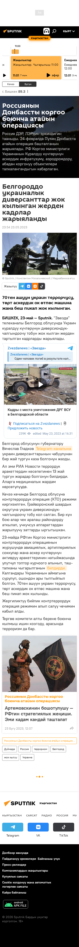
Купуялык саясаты (15, 876)
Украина (27, 757)
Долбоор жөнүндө (15, 853)
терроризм (40, 749)
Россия (24, 749)
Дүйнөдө (9, 749)
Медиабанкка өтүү (64, 278)
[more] (71, 728)
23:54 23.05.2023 (14, 227)
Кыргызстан (12, 815)
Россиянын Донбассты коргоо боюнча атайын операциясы (34, 699)
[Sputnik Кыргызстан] (13, 33)
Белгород (58, 749)
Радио (46, 815)
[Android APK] (16, 905)
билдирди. (56, 567)
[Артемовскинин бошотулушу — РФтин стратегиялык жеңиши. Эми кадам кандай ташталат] (39, 664)
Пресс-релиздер (14, 865)
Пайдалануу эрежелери (19, 859)
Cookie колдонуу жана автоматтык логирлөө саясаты (26, 884)
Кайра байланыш (14, 892)
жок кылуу (10, 757)
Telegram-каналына (53, 448)
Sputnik (9, 278)
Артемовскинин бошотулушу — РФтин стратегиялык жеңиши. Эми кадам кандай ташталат (39, 713)
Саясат (31, 815)
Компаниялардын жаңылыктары (25, 870)
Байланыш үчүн (49, 859)
